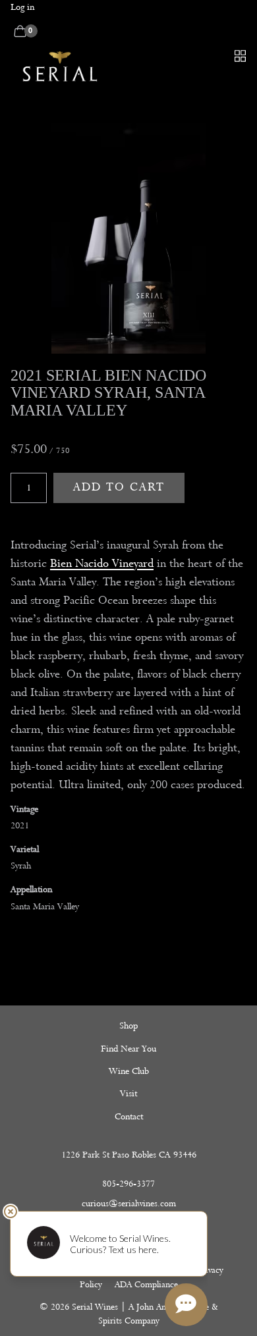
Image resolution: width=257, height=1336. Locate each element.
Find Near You (128, 1048)
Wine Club (129, 1071)
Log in (22, 7)
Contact (129, 1116)
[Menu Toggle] (239, 56)
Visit (128, 1093)
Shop (128, 1025)
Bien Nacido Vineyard (102, 563)
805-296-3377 (128, 1183)
